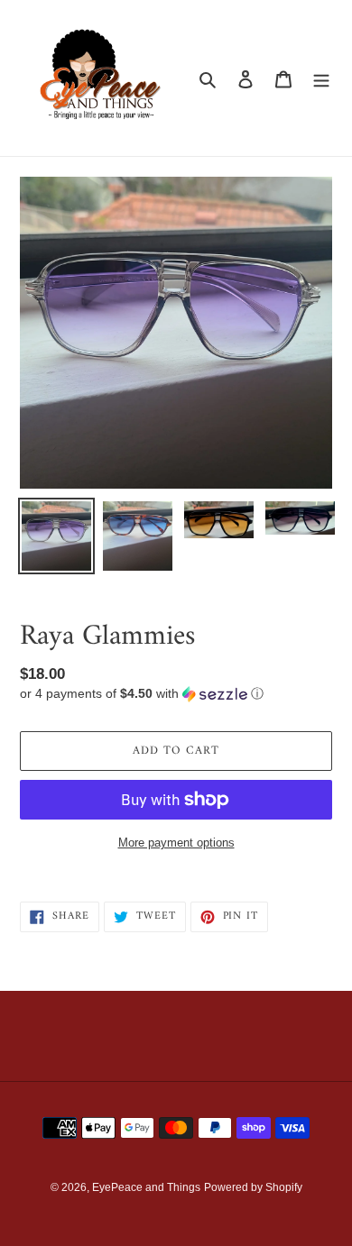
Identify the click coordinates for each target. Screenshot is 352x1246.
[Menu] (321, 78)
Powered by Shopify (253, 1187)
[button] (142, 693)
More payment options (176, 842)
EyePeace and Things (146, 1187)
